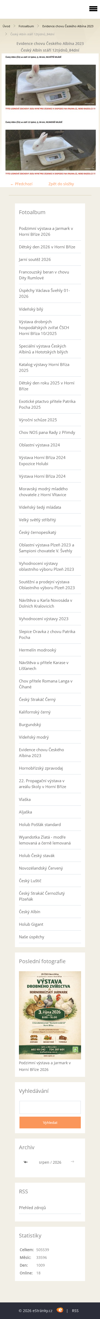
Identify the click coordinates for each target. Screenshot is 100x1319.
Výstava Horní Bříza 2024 (42, 476)
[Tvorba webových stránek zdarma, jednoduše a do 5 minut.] (59, 1310)
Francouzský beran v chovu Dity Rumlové (44, 274)
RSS (75, 1310)
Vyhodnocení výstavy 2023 (44, 618)
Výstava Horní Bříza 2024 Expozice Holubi (42, 460)
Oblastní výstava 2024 (39, 445)
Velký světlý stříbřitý (37, 519)
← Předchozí (21, 183)
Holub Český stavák (37, 855)
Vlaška (25, 799)
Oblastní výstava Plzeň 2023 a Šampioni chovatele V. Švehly (46, 547)
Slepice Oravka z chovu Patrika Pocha (47, 634)
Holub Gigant (31, 924)
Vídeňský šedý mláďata (40, 507)
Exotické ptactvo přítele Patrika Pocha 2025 (47, 404)
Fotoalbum (26, 26)
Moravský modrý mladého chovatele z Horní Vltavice (43, 491)
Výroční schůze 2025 (38, 419)
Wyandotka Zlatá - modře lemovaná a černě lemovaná (45, 840)
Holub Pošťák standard (40, 824)
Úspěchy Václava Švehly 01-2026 (44, 293)
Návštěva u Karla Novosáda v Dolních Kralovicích (45, 603)
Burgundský (30, 724)
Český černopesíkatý (37, 532)
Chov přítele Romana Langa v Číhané (46, 683)
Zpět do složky (61, 183)
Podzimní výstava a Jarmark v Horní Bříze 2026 (46, 231)
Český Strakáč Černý (37, 699)
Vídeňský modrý (34, 737)
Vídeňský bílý (31, 309)
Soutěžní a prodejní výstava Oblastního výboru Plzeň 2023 (47, 584)
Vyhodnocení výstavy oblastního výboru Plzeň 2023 (46, 566)
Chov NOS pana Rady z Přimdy (47, 432)
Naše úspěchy (31, 936)
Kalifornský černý (35, 712)
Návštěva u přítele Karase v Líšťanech (44, 665)
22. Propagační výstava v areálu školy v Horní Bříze (42, 783)
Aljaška (25, 812)
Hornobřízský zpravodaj (41, 768)
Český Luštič (30, 880)
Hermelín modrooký (37, 650)
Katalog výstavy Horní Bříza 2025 (44, 367)
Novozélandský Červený (41, 868)
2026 (57, 1162)
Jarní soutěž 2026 (35, 259)
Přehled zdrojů (32, 1207)
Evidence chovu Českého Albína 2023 (67, 26)
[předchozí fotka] (9, 114)
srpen (44, 1162)
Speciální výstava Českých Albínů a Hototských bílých (43, 348)
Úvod (6, 26)
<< (26, 1162)
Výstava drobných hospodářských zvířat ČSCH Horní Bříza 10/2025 (44, 327)
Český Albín (29, 911)
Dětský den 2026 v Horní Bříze (47, 246)
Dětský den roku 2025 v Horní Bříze (46, 385)
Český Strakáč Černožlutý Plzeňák (42, 896)
